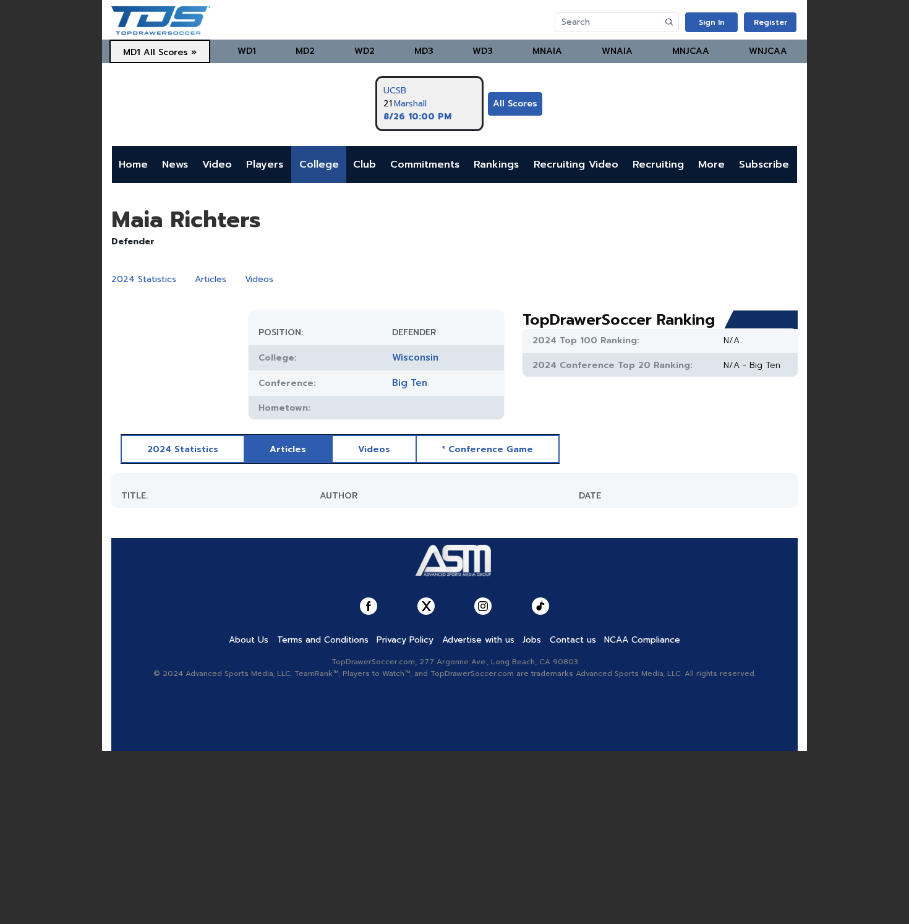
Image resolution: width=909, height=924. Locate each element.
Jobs (532, 639)
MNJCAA (690, 51)
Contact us (573, 639)
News (175, 164)
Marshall (410, 103)
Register (770, 22)
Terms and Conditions (323, 639)
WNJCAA (768, 51)
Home (133, 164)
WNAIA (617, 51)
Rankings (496, 164)
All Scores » (170, 52)
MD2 (305, 51)
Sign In (712, 22)
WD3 (482, 51)
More (711, 164)
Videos (259, 279)
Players (264, 164)
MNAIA (547, 51)
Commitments (424, 164)
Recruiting (658, 164)
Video (217, 164)
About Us (248, 639)
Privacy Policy (405, 639)
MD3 (423, 51)
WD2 (364, 51)
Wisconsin (415, 357)
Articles (210, 279)
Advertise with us (478, 639)
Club (364, 164)
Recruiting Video (576, 164)
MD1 (131, 52)
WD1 (246, 51)
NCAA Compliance (642, 639)
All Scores (515, 103)
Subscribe (764, 164)
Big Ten (409, 383)
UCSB (394, 90)
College (319, 164)
